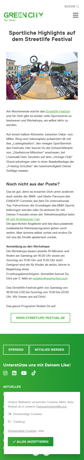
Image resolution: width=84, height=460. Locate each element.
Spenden (15, 349)
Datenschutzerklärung (51, 406)
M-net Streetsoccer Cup (22, 219)
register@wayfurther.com (50, 278)
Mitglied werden (49, 349)
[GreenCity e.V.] (23, 16)
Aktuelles (12, 387)
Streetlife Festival (58, 111)
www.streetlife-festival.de (40, 318)
